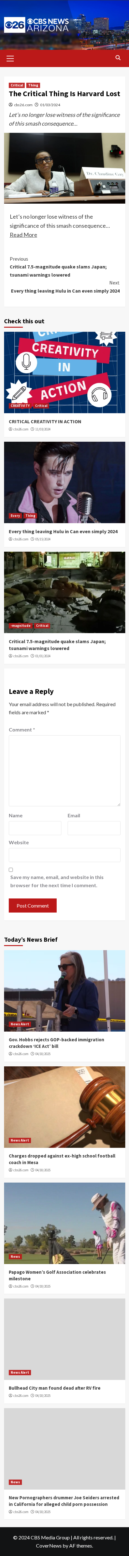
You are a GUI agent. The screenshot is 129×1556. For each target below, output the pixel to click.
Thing (33, 85)
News (15, 1256)
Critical (17, 85)
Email (74, 815)
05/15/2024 (42, 539)
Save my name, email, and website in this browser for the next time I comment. (57, 881)
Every (15, 515)
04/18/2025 (42, 1054)
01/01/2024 (42, 656)
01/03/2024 (50, 104)
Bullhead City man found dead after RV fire (55, 1388)
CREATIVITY (20, 405)
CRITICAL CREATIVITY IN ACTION (45, 421)
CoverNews (49, 1545)
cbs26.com (23, 104)
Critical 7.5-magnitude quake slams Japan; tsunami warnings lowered (58, 267)
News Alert (20, 1024)
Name (16, 815)
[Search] (118, 57)
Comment (22, 729)
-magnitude (21, 625)
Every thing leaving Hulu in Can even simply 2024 (65, 286)
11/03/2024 (42, 429)
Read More (23, 234)
